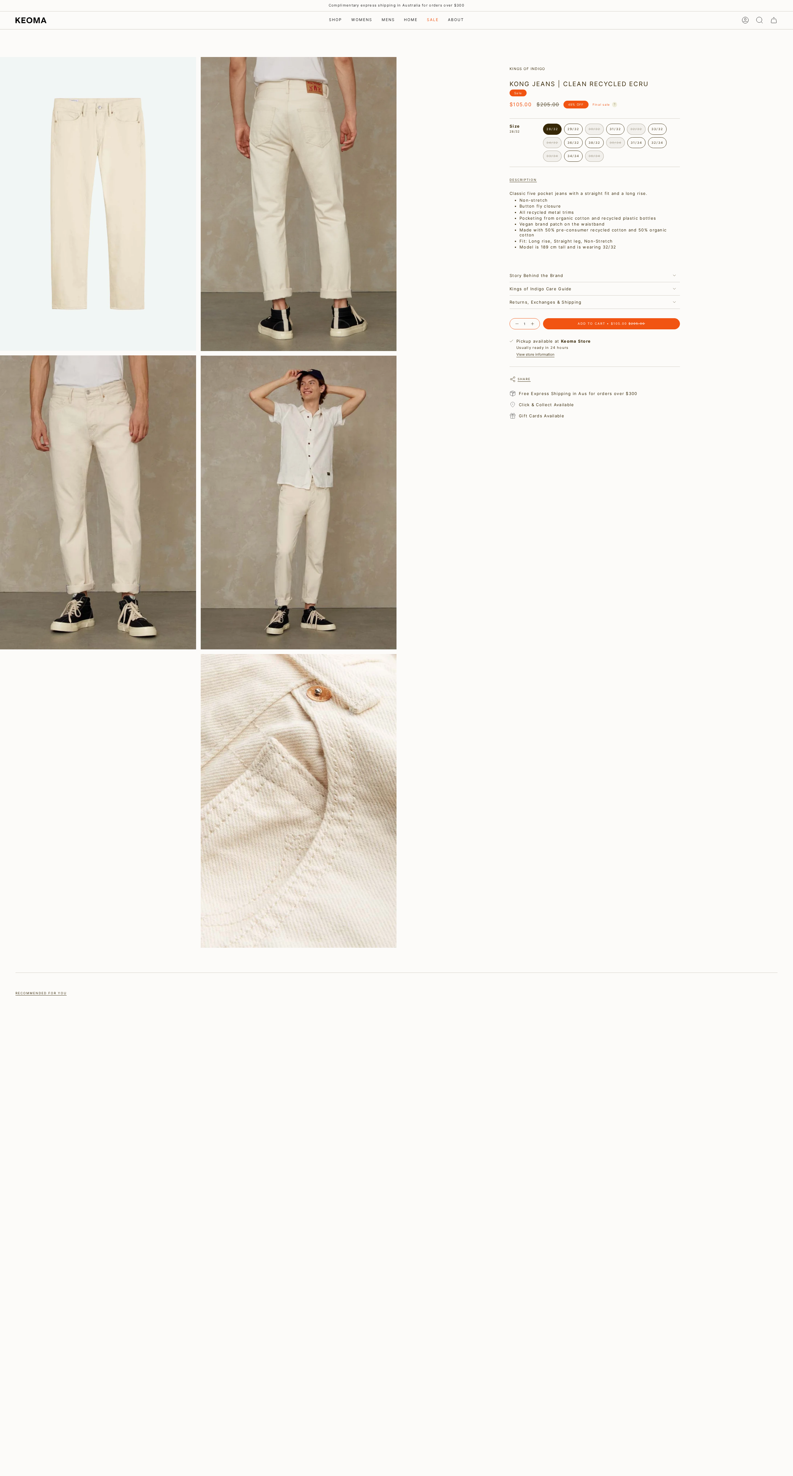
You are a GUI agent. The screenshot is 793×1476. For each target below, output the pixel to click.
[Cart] (774, 20)
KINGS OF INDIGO (527, 69)
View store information (535, 354)
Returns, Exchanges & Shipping (546, 302)
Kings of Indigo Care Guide (541, 288)
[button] (335, 20)
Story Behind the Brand (536, 275)
